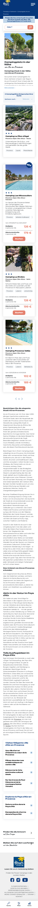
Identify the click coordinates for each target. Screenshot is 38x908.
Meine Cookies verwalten (14, 894)
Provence (17, 719)
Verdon (8, 726)
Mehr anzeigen (9, 87)
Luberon (6, 724)
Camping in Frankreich (9, 11)
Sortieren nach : (10, 99)
